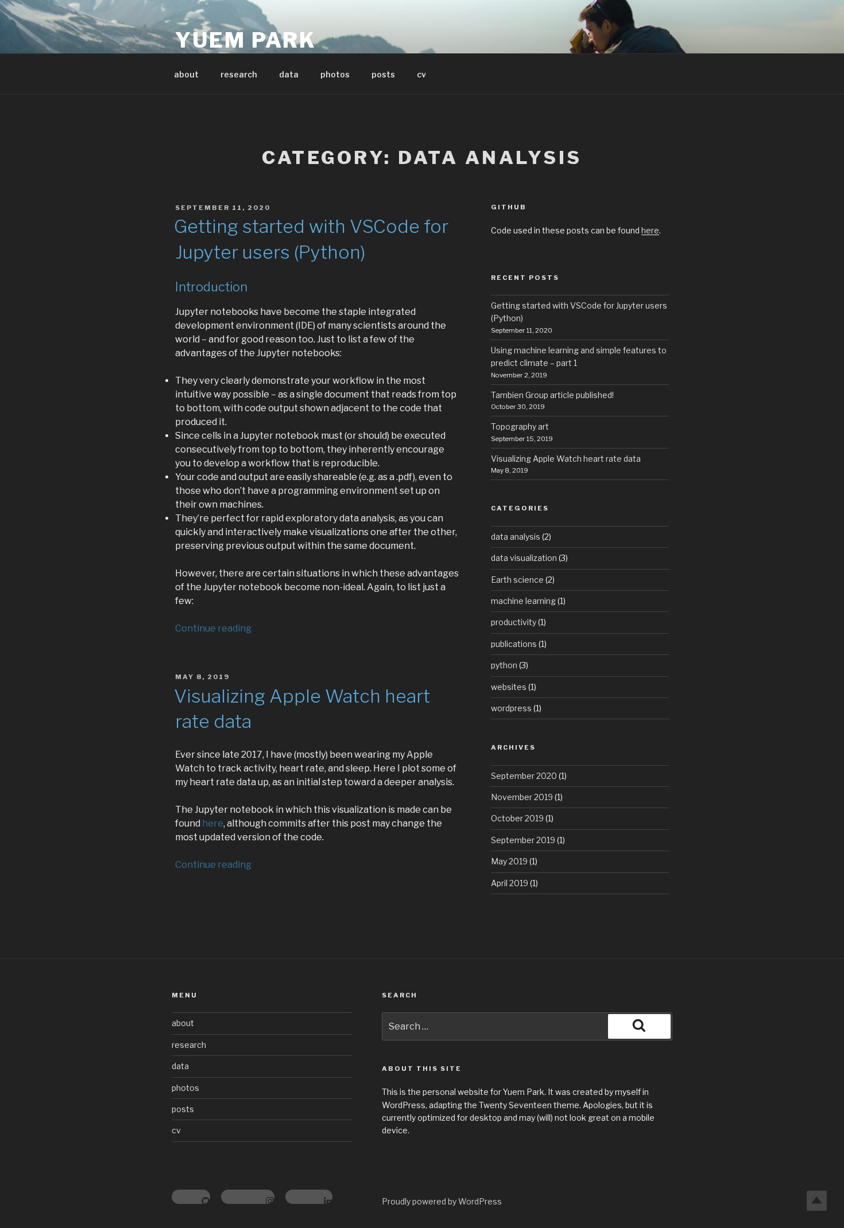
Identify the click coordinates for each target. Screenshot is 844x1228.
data (289, 74)
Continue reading (213, 628)
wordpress (511, 708)
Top (817, 1201)
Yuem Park (245, 40)
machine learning (523, 601)
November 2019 (522, 797)
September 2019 (523, 840)
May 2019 (509, 861)
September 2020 (524, 776)
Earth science (517, 579)
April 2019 (509, 883)
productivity (513, 622)
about (186, 74)
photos (335, 74)
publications (514, 644)
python (504, 665)
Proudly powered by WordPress (442, 1201)
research (238, 74)
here (212, 823)
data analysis (515, 536)
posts (383, 74)
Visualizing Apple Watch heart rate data (566, 458)
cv (421, 74)
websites (508, 687)
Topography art (520, 426)
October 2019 (517, 818)
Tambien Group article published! (552, 395)
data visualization (524, 558)
